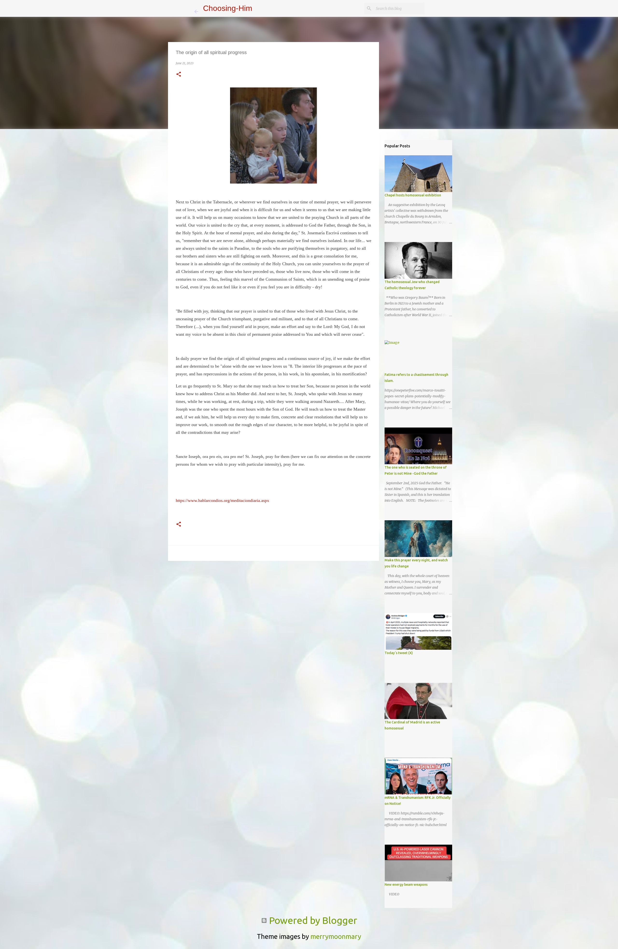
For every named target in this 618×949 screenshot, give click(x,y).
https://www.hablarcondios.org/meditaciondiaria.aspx (222, 500)
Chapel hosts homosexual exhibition (413, 195)
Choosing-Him (227, 8)
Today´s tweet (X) (399, 653)
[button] (179, 74)
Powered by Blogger (312, 920)
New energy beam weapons (406, 884)
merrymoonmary (335, 936)
